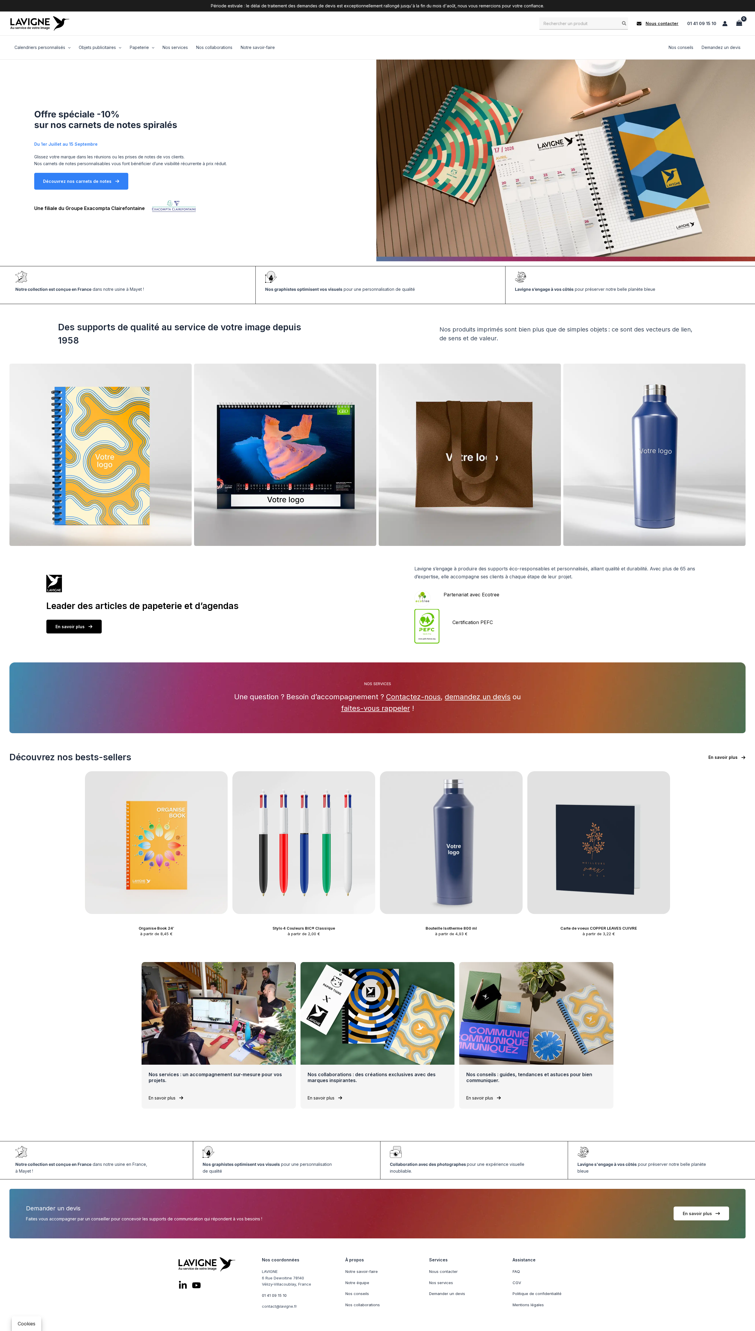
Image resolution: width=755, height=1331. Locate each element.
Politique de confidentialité (537, 1293)
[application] (67, 47)
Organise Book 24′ (156, 928)
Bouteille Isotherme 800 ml (451, 928)
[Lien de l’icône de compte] (725, 23)
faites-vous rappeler (375, 708)
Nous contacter (443, 1271)
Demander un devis (447, 1293)
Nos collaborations (362, 1304)
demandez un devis (478, 696)
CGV (517, 1282)
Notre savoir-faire (361, 1271)
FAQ (516, 1271)
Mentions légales (528, 1304)
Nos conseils (357, 1293)
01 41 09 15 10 (701, 23)
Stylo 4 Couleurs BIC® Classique (304, 928)
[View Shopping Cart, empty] (739, 23)
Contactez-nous (413, 696)
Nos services (441, 1282)
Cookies (26, 1324)
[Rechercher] (624, 23)
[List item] (182, 1285)
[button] (657, 23)
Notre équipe (357, 1282)
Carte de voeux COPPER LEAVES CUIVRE (598, 928)
